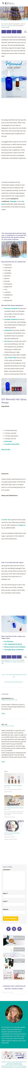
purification (20, 813)
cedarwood (8, 661)
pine (17, 813)
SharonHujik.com (17, 1063)
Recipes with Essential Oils (10, 3)
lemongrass (9, 813)
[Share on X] (14, 31)
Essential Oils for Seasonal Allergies (13, 785)
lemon (15, 789)
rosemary (19, 661)
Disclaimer (19, 1064)
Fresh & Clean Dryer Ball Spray (11, 833)
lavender (14, 661)
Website (5, 909)
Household (11, 839)
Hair (14, 660)
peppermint (19, 789)
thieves (9, 814)
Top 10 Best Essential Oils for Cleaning (13, 807)
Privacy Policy (10, 1064)
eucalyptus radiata (15, 811)
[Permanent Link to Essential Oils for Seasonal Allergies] (14, 774)
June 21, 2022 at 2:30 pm (7, 726)
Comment (7, 870)
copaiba (8, 789)
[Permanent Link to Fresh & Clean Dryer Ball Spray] (14, 822)
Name (5, 893)
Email (5, 901)
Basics (10, 791)
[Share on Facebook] (3, 31)
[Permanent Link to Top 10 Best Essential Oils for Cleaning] (14, 796)
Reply (3, 713)
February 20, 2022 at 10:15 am (9, 700)
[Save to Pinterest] (9, 31)
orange (13, 813)
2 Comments (9, 25)
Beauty (10, 660)
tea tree (5, 814)
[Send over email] (19, 31)
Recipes (18, 660)
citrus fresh (9, 811)
